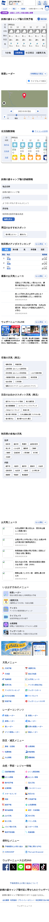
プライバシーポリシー (26, 900)
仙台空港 (9, 382)
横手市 (8, 466)
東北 (14, 8)
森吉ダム (23, 234)
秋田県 (23, 8)
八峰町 (8, 453)
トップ (5, 8)
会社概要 (6, 900)
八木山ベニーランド (13, 410)
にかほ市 (17, 448)
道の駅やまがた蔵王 (24, 419)
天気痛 (6, 151)
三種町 (34, 448)
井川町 (35, 453)
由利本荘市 (34, 444)
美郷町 (8, 475)
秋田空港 (34, 377)
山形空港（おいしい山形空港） (16, 369)
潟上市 (8, 448)
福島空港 (9, 364)
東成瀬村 (25, 475)
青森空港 (18, 364)
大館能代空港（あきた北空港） (16, 377)
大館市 (16, 466)
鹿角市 (32, 466)
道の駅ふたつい (11, 234)
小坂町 (25, 470)
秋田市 (8, 444)
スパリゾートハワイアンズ (27, 406)
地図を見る (8, 219)
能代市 (16, 444)
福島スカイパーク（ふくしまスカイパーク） (21, 386)
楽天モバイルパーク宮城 (14, 401)
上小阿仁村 (35, 470)
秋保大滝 (26, 410)
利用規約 (13, 900)
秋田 (9, 268)
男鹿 (9, 259)
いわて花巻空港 (36, 373)
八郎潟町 (26, 453)
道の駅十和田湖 (11, 414)
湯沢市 (24, 466)
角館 (9, 264)
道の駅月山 (9, 419)
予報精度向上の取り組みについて (24, 883)
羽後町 (16, 475)
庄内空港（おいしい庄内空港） (16, 373)
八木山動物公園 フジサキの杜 (30, 414)
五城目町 (17, 453)
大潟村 (8, 457)
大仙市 (40, 466)
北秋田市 (9, 470)
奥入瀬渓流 (30, 401)
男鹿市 (24, 444)
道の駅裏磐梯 (10, 406)
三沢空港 (18, 382)
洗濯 (6, 157)
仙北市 (17, 470)
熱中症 (6, 145)
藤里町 (25, 448)
